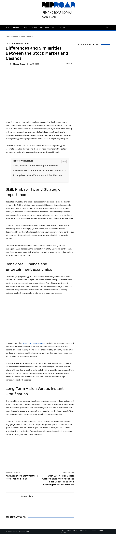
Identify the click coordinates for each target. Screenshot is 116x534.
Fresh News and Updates (22, 37)
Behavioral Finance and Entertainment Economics (40, 170)
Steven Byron (19, 64)
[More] (78, 72)
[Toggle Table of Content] (62, 161)
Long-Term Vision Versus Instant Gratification (38, 175)
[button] (107, 27)
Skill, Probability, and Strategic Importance (36, 165)
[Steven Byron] (8, 64)
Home (8, 37)
